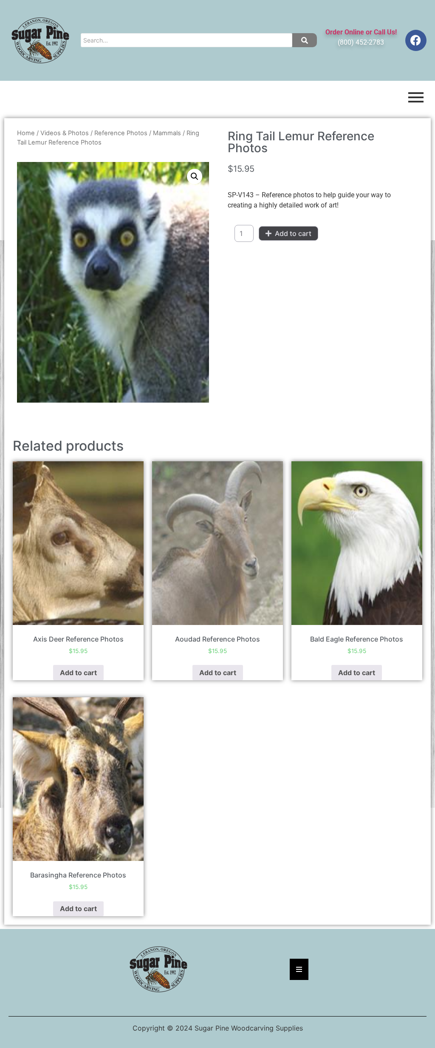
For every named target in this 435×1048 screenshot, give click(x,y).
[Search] (304, 40)
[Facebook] (416, 40)
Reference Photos (120, 133)
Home (26, 133)
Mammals (167, 133)
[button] (194, 176)
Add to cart (293, 233)
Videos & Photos (64, 133)
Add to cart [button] (78, 672)
